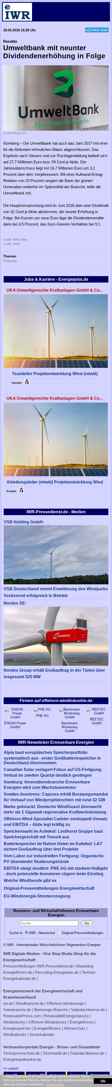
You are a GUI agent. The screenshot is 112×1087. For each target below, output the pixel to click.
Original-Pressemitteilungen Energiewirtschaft (49, 888)
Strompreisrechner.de (21, 1053)
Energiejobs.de (66, 972)
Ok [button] (103, 1081)
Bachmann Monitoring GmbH (69, 727)
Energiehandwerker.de (22, 1059)
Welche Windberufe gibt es (30, 880)
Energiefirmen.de (17, 972)
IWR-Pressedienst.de (55, 966)
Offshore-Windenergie (65, 1003)
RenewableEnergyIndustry (66, 1016)
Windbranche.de (30, 1003)
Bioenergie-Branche (51, 1009)
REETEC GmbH (97, 721)
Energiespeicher (17, 1028)
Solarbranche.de (17, 1009)
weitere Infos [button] (55, 1084)
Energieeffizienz (47, 1028)
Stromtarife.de (55, 1053)
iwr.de (8, 1003)
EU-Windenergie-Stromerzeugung (37, 896)
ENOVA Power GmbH (15, 725)
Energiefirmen (82, 1022)
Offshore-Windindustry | (48, 1022)
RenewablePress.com (22, 1016)
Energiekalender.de (19, 978)
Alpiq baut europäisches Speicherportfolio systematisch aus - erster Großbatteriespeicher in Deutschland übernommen (52, 757)
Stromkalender (41, 1034)
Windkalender (14, 1034)
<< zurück (10, 1068)
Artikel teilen (99, 30)
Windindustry (14, 1022)
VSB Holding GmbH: (24, 522)
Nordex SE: (15, 603)
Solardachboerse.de (88, 1009)
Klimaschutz (74, 1028)
